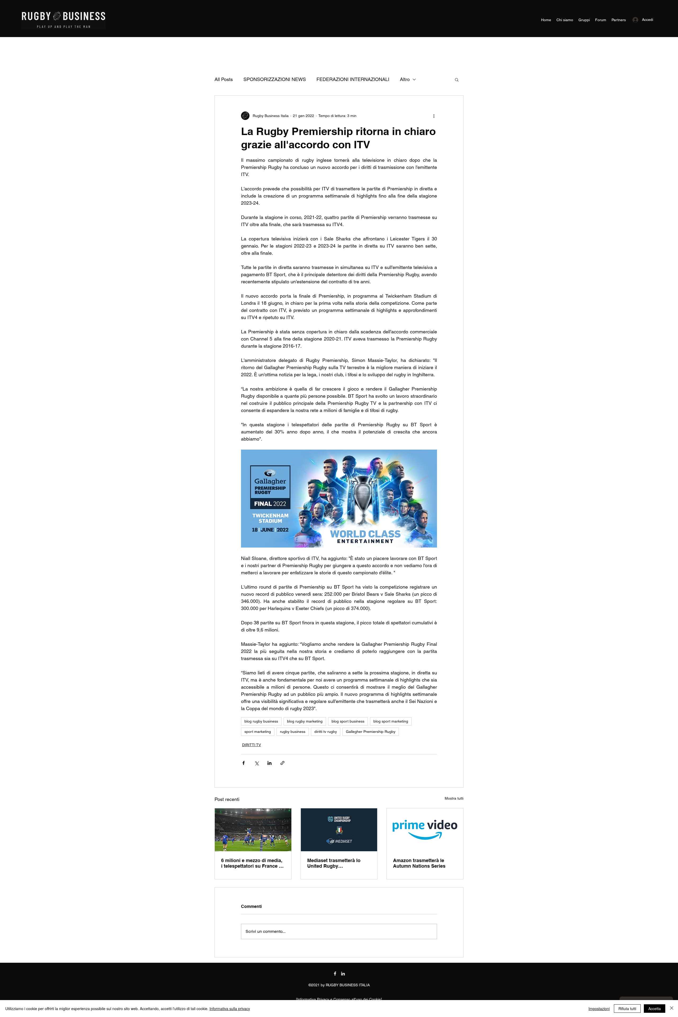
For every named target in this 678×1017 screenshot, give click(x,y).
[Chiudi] (671, 1008)
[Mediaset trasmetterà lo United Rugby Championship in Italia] (339, 829)
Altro (405, 79)
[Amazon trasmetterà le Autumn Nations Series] (425, 829)
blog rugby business (261, 721)
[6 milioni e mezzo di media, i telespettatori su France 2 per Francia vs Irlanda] (253, 829)
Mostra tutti (454, 798)
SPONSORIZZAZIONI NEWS (274, 79)
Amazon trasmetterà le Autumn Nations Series (419, 863)
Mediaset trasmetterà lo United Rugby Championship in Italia (333, 863)
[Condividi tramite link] (282, 762)
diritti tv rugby (325, 731)
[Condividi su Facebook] (243, 762)
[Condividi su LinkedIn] (269, 762)
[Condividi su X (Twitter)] (256, 762)
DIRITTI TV (251, 745)
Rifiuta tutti (627, 1008)
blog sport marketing (390, 721)
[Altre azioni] (434, 116)
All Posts (224, 79)
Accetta (654, 1008)
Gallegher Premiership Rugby (370, 731)
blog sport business (348, 721)
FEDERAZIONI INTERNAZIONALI (352, 79)
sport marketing (257, 731)
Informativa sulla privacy (229, 1008)
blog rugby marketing (305, 721)
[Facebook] (335, 973)
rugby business (292, 731)
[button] (456, 79)
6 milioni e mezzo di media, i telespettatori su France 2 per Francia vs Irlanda (251, 863)
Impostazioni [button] (599, 1008)
